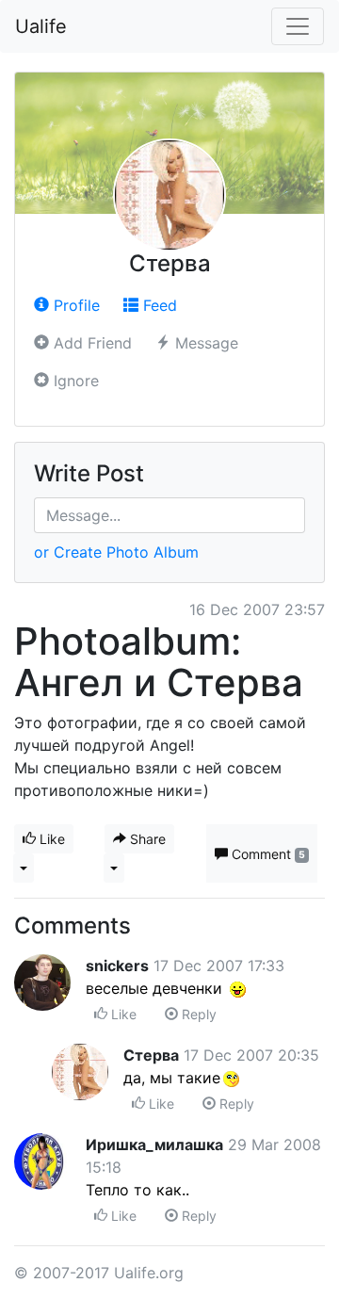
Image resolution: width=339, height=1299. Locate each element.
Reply (197, 1014)
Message (204, 342)
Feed (157, 305)
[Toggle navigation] (297, 26)
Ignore (74, 380)
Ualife (41, 26)
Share (146, 839)
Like (50, 839)
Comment (266, 854)
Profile (74, 305)
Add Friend (90, 342)
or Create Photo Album (116, 552)
